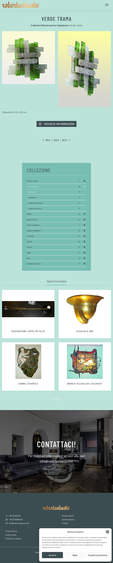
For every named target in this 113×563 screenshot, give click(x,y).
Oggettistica (53, 220)
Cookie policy (11, 535)
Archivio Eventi (68, 516)
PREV (47, 140)
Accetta (52, 555)
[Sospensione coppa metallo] (28, 309)
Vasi (53, 258)
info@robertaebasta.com (19, 523)
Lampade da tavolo (54, 203)
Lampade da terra (54, 208)
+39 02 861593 (15, 516)
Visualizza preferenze (97, 555)
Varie (53, 253)
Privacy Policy (11, 531)
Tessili (53, 247)
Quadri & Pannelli (53, 231)
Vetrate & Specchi (53, 264)
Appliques (54, 192)
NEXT (65, 140)
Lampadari (54, 197)
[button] (107, 531)
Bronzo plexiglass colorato (84, 383)
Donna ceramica (28, 383)
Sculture (53, 236)
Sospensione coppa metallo (28, 331)
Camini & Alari (53, 181)
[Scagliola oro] (85, 309)
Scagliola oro (84, 331)
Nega (74, 555)
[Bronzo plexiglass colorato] (85, 361)
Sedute (53, 242)
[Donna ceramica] (28, 361)
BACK (56, 140)
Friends (65, 523)
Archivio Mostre (68, 519)
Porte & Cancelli (53, 225)
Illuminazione (53, 186)
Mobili (53, 214)
